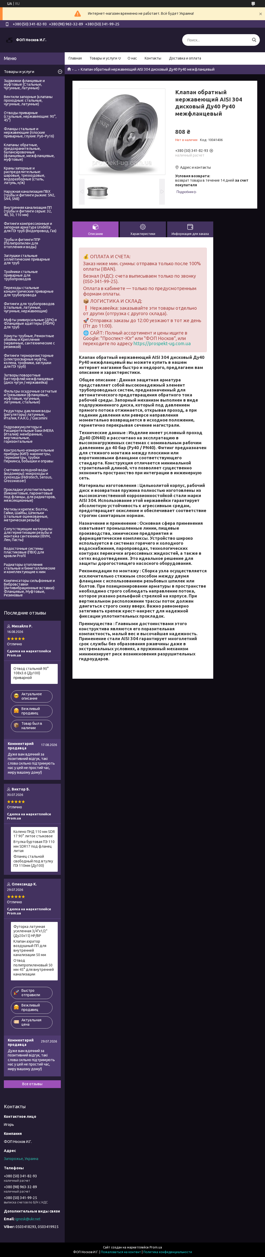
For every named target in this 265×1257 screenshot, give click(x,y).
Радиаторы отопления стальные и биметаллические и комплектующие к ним (29, 568)
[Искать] (254, 40)
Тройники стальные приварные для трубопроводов (21, 275)
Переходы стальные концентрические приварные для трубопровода (29, 291)
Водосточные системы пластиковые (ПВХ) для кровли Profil (24, 552)
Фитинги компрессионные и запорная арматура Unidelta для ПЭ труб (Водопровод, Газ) (30, 227)
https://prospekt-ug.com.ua (162, 343)
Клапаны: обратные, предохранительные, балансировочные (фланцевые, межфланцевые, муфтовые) (29, 152)
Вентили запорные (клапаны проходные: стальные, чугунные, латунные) (28, 100)
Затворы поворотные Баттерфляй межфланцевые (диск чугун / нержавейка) (29, 379)
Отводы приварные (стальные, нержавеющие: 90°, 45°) (30, 116)
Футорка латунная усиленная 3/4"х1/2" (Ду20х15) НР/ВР (30, 931)
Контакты (153, 58)
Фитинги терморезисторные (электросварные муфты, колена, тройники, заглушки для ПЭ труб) (29, 360)
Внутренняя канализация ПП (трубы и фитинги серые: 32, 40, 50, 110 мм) (28, 211)
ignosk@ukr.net (27, 1219)
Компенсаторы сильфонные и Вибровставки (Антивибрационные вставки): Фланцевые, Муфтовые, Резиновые (29, 588)
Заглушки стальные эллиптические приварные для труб (27, 259)
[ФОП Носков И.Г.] (9, 40)
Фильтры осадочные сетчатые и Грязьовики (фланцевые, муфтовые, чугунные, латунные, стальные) (30, 396)
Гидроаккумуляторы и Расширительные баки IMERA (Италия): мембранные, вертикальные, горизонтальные (29, 434)
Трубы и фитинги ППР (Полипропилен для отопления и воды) (22, 243)
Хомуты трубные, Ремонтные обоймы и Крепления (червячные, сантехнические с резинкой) (29, 341)
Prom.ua (156, 1247)
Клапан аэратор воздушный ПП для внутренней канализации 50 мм (29, 948)
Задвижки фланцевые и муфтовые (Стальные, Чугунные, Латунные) (24, 84)
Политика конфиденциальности (167, 1252)
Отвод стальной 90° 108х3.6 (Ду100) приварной (31, 673)
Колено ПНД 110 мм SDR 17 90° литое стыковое (34, 834)
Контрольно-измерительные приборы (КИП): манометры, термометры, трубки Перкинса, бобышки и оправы (29, 455)
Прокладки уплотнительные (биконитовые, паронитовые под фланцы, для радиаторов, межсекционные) (30, 494)
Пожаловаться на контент (121, 1252)
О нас (132, 58)
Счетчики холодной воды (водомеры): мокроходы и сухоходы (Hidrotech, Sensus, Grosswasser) (28, 475)
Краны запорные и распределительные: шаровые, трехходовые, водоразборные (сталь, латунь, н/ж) (24, 175)
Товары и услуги (103, 58)
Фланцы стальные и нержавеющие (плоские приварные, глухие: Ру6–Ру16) (29, 132)
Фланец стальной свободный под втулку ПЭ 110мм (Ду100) (33, 861)
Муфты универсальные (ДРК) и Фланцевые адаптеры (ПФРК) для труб (30, 323)
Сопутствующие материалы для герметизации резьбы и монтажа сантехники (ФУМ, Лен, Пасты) (28, 534)
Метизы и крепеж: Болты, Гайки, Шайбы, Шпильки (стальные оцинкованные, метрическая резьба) (26, 514)
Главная (75, 58)
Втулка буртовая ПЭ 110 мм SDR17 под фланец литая (34, 846)
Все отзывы (32, 1084)
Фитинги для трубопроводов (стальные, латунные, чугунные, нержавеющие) (29, 307)
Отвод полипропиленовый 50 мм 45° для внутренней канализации (33, 967)
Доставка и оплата (185, 58)
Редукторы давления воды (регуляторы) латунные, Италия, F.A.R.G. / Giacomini (27, 414)
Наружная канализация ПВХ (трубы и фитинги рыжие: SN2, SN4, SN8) (29, 195)
